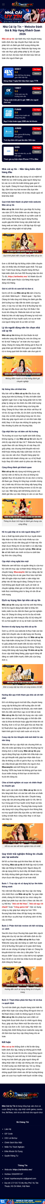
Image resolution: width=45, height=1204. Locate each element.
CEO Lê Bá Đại (10, 1138)
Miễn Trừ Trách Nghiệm (14, 1147)
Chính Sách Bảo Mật (13, 1142)
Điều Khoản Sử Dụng (13, 1151)
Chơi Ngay (37, 69)
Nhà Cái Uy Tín (8, 1106)
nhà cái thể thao (19, 904)
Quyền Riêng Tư (11, 1156)
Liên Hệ (7, 1129)
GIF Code (8, 1134)
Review (36, 73)
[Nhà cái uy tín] (22, 4)
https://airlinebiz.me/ (18, 276)
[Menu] (3, 4)
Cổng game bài (21, 907)
